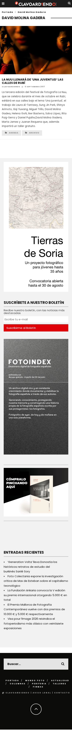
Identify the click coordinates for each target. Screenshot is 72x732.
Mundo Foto (35, 680)
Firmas (38, 686)
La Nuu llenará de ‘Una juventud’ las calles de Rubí (32, 81)
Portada (7, 12)
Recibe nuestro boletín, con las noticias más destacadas (34, 311)
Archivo (34, 132)
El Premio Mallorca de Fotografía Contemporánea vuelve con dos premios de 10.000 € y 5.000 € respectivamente (34, 609)
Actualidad (60, 680)
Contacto (62, 692)
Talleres (59, 683)
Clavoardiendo (11, 87)
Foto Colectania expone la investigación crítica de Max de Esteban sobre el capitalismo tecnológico (36, 581)
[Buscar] (69, 3)
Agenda (13, 132)
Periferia (39, 683)
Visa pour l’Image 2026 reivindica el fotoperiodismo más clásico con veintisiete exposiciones (34, 623)
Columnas (18, 683)
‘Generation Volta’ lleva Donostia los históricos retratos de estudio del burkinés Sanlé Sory (30, 566)
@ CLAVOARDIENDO (16, 692)
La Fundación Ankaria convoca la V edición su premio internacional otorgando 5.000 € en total (35, 595)
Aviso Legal (42, 692)
